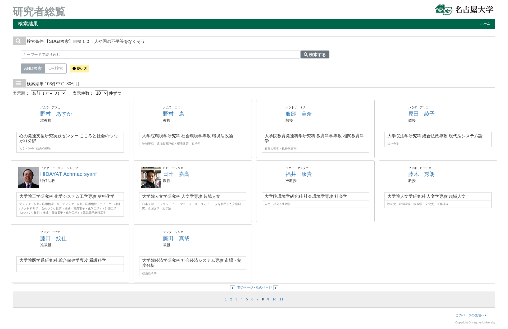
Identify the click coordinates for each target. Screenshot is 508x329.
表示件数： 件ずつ (96, 93)
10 (274, 299)
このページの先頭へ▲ (471, 315)
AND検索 (33, 68)
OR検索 (55, 68)
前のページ (245, 287)
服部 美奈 (298, 114)
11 (281, 299)
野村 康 (173, 114)
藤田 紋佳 (53, 238)
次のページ (264, 287)
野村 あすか (56, 114)
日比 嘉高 (176, 174)
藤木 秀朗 (421, 174)
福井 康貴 (298, 174)
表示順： (22, 93)
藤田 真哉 (176, 238)
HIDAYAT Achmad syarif (68, 174)
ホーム (485, 23)
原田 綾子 (421, 114)
